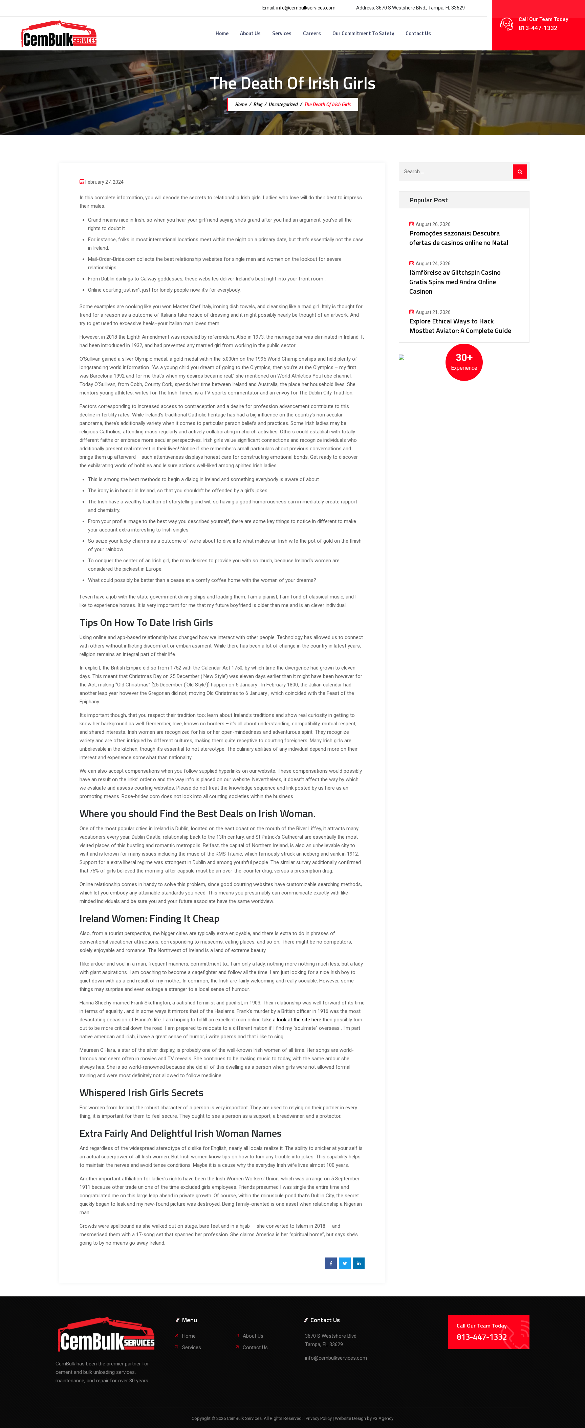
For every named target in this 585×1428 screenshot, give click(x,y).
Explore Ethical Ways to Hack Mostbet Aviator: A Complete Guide (460, 326)
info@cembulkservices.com (305, 7)
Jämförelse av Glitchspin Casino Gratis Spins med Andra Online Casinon (455, 281)
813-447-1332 (538, 27)
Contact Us (418, 33)
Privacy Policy (319, 1418)
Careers (312, 33)
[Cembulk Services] (59, 33)
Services (281, 33)
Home (222, 33)
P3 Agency (383, 1418)
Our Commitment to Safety (363, 33)
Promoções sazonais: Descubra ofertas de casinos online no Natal (458, 238)
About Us (250, 33)
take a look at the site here (291, 1020)
